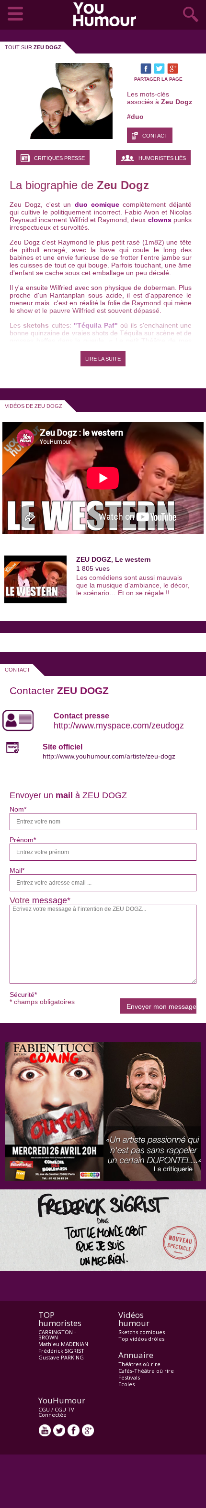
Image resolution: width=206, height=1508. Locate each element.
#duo (135, 116)
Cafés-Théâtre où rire (146, 1370)
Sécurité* (23, 994)
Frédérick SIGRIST (61, 1350)
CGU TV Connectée (56, 1412)
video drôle (106, 14)
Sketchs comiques (141, 1332)
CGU (44, 1409)
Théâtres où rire (139, 1364)
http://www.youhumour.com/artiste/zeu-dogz (109, 756)
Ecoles (126, 1384)
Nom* (18, 809)
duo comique (97, 204)
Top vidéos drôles (141, 1338)
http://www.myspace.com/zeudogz (119, 725)
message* (51, 900)
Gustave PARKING (61, 1357)
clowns (160, 220)
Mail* (17, 870)
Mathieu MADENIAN (63, 1344)
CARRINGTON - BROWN (57, 1334)
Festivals (129, 1377)
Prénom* (23, 839)
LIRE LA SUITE (103, 359)
